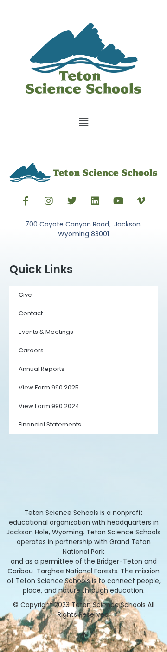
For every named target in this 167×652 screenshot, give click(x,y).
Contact (31, 313)
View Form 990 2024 (49, 405)
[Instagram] (48, 201)
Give (25, 294)
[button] (83, 122)
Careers (31, 350)
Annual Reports (41, 368)
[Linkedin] (95, 201)
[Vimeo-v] (141, 201)
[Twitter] (72, 201)
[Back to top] (83, 635)
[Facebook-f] (25, 201)
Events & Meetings (46, 331)
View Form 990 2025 (49, 387)
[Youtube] (118, 201)
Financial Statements (50, 424)
